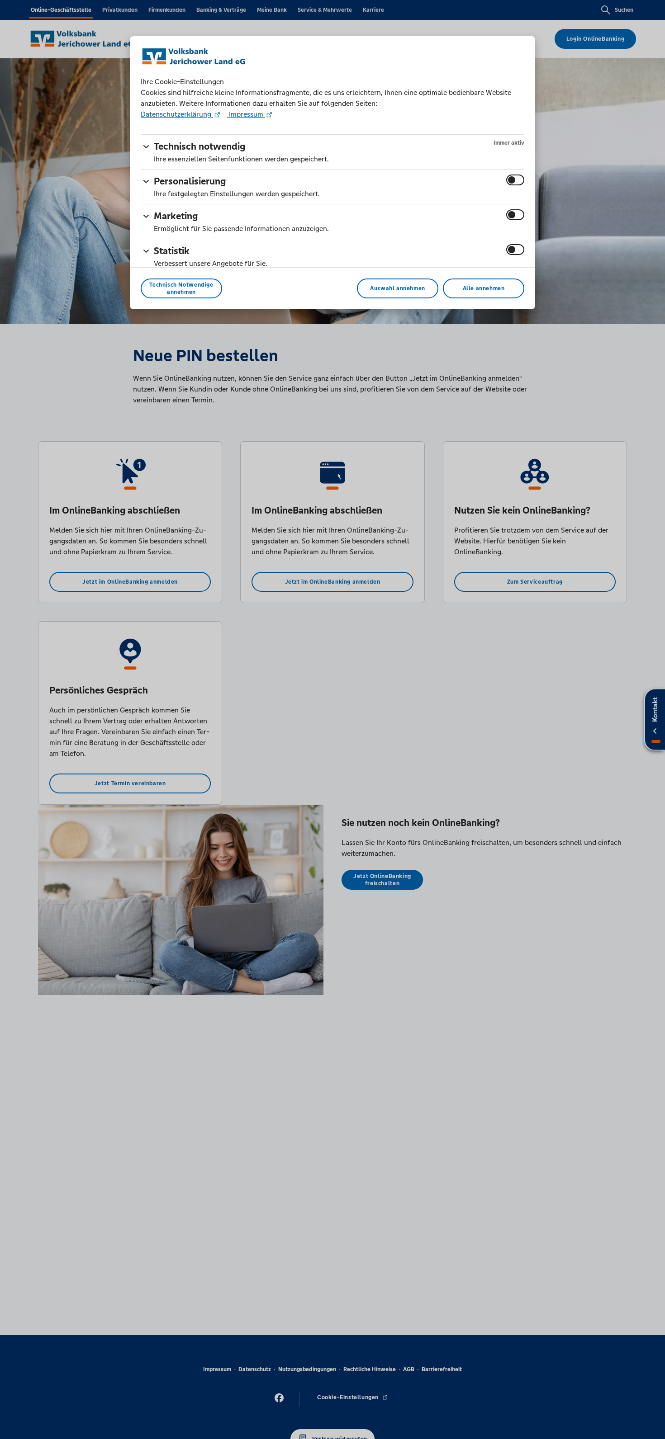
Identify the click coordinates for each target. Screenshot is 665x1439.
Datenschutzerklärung (177, 114)
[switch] (515, 180)
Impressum (246, 114)
